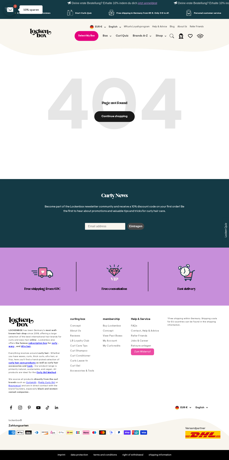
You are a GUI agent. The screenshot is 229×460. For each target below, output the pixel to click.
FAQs (134, 326)
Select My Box (86, 36)
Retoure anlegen (141, 346)
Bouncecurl (15, 386)
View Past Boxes (113, 336)
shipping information (160, 455)
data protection (79, 455)
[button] (10, 10)
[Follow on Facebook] (11, 407)
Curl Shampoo (78, 351)
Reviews (75, 336)
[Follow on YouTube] (38, 407)
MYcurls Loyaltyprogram (136, 27)
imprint (61, 455)
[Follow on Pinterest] (29, 407)
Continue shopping (114, 116)
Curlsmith (31, 382)
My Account (110, 341)
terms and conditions (105, 455)
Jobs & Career (139, 341)
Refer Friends (197, 27)
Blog (172, 27)
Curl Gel (75, 366)
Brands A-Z (140, 35)
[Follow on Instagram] (20, 407)
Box (105, 35)
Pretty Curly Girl (46, 382)
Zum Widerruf (142, 352)
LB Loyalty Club (79, 341)
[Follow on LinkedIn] (56, 407)
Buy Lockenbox (112, 326)
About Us (182, 27)
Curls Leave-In (79, 361)
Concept (75, 326)
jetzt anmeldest (147, 3)
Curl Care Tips (78, 346)
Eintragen (135, 226)
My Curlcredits (112, 346)
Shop (159, 35)
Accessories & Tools (82, 371)
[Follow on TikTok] (47, 407)
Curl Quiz (122, 35)
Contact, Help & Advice (145, 331)
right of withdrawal (132, 455)
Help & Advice (159, 27)
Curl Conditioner (80, 356)
